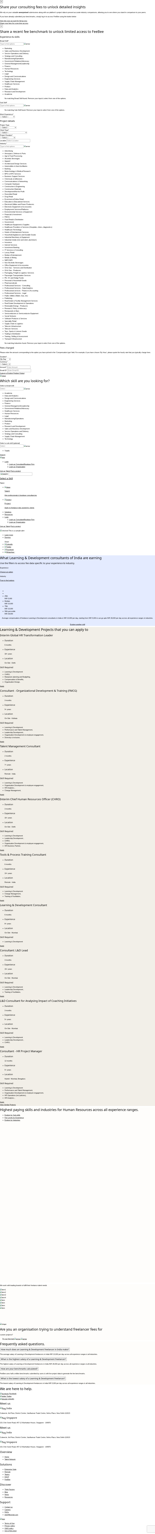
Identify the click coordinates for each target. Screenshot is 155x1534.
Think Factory (10, 1489)
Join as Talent (5, 471)
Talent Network (10, 1459)
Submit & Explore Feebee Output (12, 373)
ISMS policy (9, 1528)
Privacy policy (10, 1526)
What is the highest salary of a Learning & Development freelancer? (33, 1359)
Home (7, 1457)
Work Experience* (7, 114)
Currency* (4, 362)
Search (2, 455)
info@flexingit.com (11, 1515)
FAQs (7, 1512)
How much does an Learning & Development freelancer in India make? (35, 1349)
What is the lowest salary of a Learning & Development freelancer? (33, 1378)
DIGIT (7, 1477)
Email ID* (3, 370)
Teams (7, 1474)
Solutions (8, 512)
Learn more (9, 535)
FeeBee (7, 1479)
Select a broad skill (7, 386)
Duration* (3, 357)
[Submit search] (4, 474)
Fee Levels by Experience (14, 1118)
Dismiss (8, 537)
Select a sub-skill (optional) (10, 443)
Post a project (16, 471)
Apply (2, 686)
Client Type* (4, 130)
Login (7, 462)
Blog (6, 1492)
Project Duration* (6, 135)
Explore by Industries (12, 1120)
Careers (8, 1510)
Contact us (9, 1507)
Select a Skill (6, 478)
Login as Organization (17, 467)
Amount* (3, 367)
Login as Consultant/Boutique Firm (21, 464)
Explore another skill (77, 624)
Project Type (4, 125)
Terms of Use (10, 1523)
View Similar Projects (8, 1105)
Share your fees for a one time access (14, 23)
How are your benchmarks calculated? (19, 1368)
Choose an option (6, 572)
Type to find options (7, 580)
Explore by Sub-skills (12, 1115)
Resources (9, 514)
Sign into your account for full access (13, 21)
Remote (7, 1472)
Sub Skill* (3, 103)
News (7, 1495)
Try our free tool (8, 1339)
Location (3, 141)
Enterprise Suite (10, 1469)
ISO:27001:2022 (11, 1531)
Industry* (3, 143)
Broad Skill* (4, 41)
